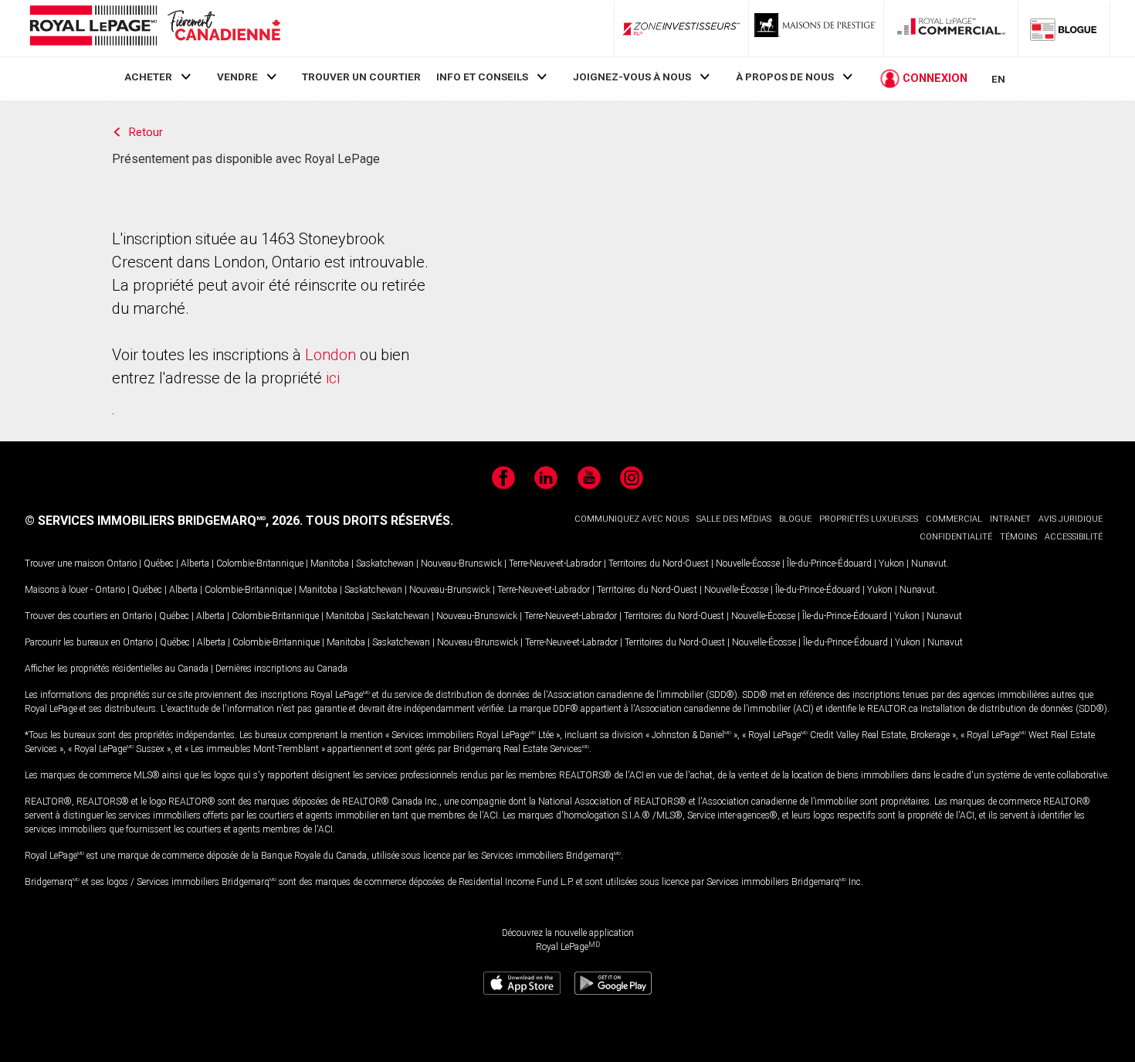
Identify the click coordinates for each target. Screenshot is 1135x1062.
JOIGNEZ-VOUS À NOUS (632, 76)
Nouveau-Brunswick (461, 563)
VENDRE (237, 76)
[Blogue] (1064, 28)
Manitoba (329, 563)
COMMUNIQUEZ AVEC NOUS (631, 519)
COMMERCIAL (954, 519)
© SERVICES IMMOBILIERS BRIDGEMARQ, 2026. (164, 520)
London (330, 354)
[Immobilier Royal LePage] (154, 28)
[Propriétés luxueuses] (816, 28)
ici (333, 378)
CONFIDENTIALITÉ (956, 537)
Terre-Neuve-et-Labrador (555, 563)
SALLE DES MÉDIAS (733, 519)
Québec (159, 563)
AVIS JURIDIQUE (1070, 519)
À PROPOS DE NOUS (785, 76)
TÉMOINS (1018, 537)
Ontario (122, 563)
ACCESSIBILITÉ (1074, 537)
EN (998, 79)
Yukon (891, 563)
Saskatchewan (385, 563)
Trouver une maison (64, 563)
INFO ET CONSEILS (482, 76)
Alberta (195, 563)
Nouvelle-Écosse (748, 563)
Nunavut (929, 563)
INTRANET (1010, 519)
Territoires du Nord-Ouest (658, 563)
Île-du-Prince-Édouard (829, 563)
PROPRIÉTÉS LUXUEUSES (868, 519)
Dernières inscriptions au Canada (281, 668)
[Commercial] (951, 28)
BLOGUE (795, 519)
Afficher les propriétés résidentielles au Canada (116, 668)
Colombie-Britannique (259, 563)
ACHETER (148, 76)
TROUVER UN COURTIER (361, 76)
